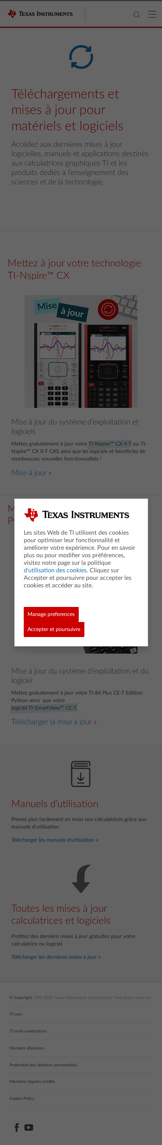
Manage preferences (51, 614)
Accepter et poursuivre (54, 629)
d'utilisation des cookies (55, 570)
